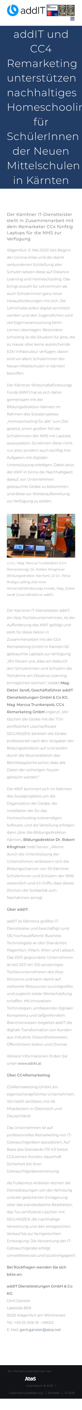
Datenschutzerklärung (26, 1393)
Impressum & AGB (39, 1385)
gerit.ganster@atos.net (40, 1330)
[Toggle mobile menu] (72, 18)
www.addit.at (29, 1063)
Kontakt (54, 1393)
